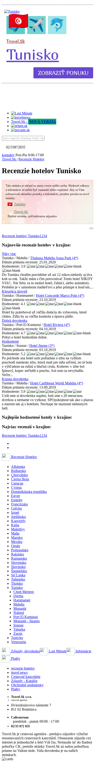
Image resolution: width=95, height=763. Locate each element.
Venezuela (18, 642)
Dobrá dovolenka (14, 320)
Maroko (17, 538)
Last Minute (57, 651)
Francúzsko (19, 504)
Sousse (18, 625)
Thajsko (17, 583)
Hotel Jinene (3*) (41, 346)
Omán (15, 546)
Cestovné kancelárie (25, 677)
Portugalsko (19, 550)
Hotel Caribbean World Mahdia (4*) (56, 383)
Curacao (17, 483)
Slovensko (18, 563)
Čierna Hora (20, 479)
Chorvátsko (19, 475)
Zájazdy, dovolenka (25, 651)
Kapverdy (18, 521)
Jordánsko (18, 517)
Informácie (83, 651)
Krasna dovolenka (15, 379)
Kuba (15, 525)
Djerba (18, 596)
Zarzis (17, 633)
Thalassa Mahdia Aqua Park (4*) (54, 258)
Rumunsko (19, 558)
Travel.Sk (21, 212)
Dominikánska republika (29, 492)
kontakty (8, 155)
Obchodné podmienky (27, 685)
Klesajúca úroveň (14, 291)
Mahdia (18, 604)
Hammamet (21, 600)
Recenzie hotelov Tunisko (21, 236)
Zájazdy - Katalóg (24, 681)
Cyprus (16, 487)
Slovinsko (18, 567)
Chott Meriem (23, 592)
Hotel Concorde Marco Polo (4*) (60, 295)
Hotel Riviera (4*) (57, 325)
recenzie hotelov (23, 668)
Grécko (16, 508)
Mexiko (16, 542)
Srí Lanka (18, 575)
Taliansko (18, 579)
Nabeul (18, 613)
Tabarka (19, 629)
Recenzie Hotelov (23, 457)
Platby (15, 659)
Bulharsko (18, 471)
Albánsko (18, 467)
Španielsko (19, 571)
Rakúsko (17, 554)
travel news (19, 672)
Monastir (19, 608)
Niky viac (9, 254)
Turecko (17, 638)
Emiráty (17, 500)
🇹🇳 (18, 21)
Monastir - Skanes (26, 621)
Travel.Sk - (33, 122)
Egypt (15, 496)
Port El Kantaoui (25, 617)
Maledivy (18, 529)
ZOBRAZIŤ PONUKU (63, 73)
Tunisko (32, 54)
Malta (15, 533)
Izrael (15, 512)
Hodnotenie (10, 341)
